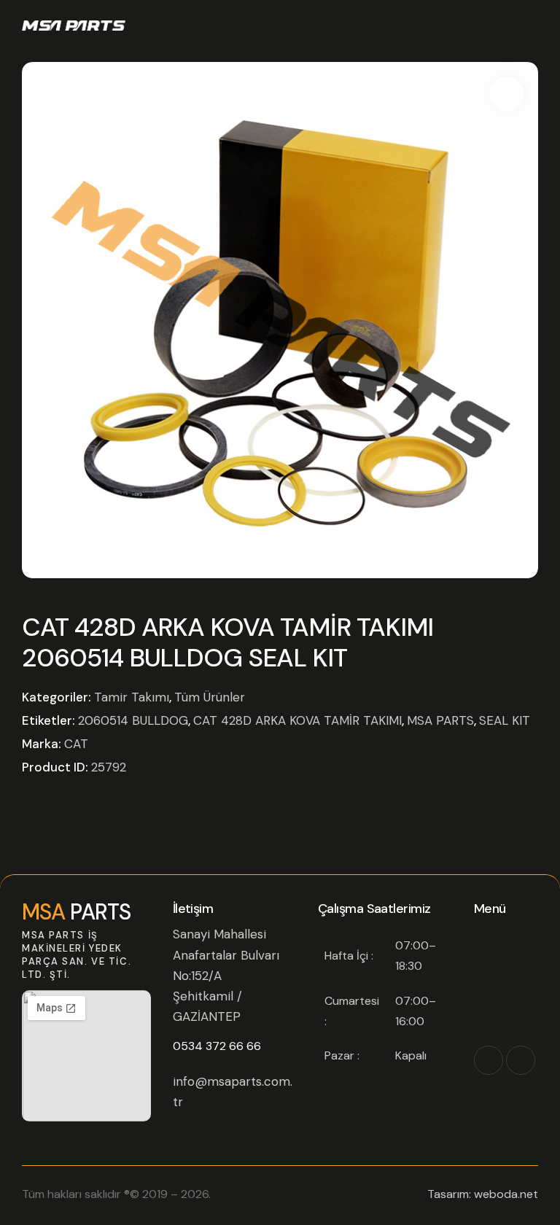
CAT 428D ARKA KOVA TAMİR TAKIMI (297, 720)
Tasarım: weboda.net (482, 1194)
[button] (506, 94)
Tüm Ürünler (209, 697)
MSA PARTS (440, 720)
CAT (76, 744)
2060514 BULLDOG (133, 720)
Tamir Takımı (131, 697)
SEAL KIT (504, 720)
